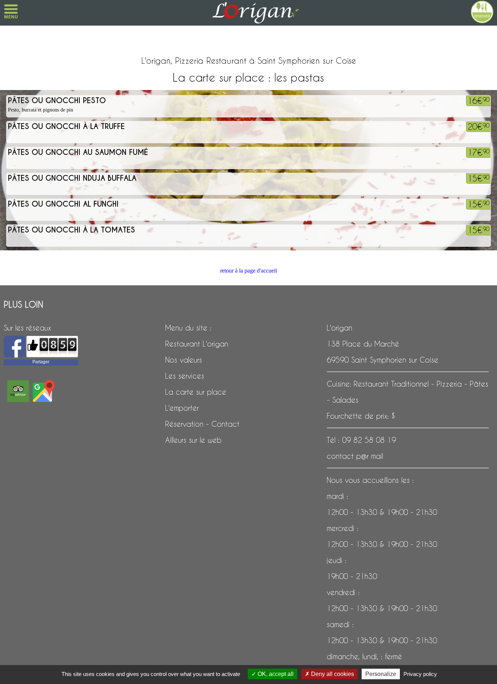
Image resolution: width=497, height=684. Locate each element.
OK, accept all (275, 674)
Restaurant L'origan (196, 343)
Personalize (380, 674)
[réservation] (478, 11)
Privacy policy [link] (420, 674)
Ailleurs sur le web (193, 439)
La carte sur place (195, 391)
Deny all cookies (332, 674)
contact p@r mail (355, 456)
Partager (40, 361)
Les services (184, 375)
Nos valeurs (183, 359)
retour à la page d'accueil (248, 270)
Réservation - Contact (202, 423)
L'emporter (182, 407)
